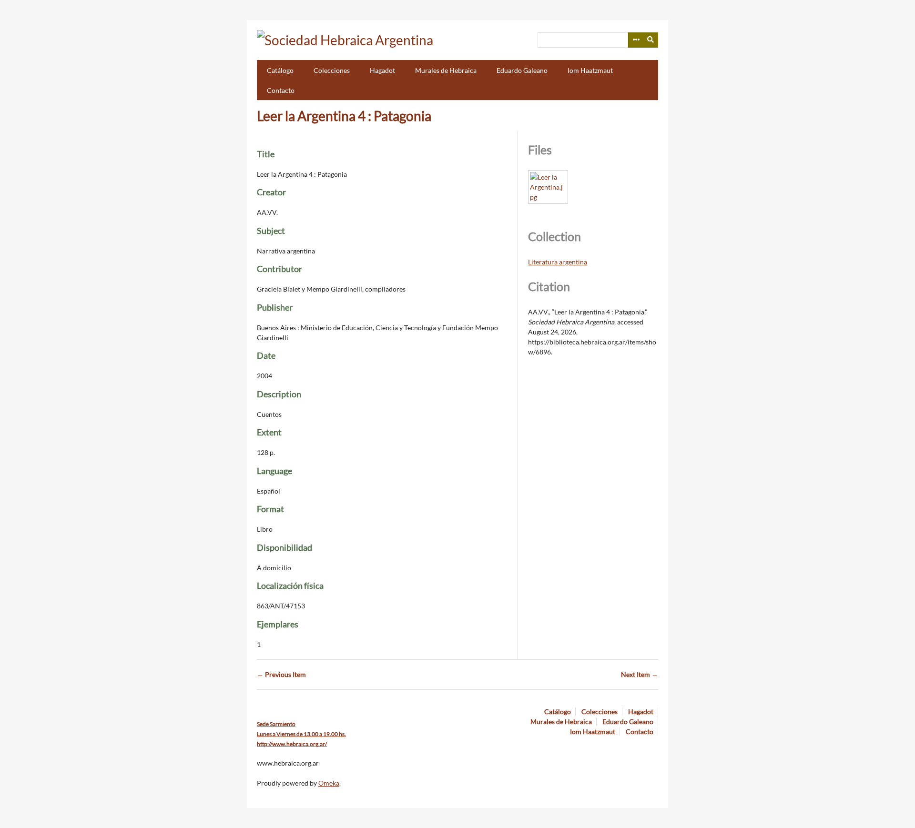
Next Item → (639, 674)
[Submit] (651, 40)
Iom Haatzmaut (590, 70)
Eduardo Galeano (522, 70)
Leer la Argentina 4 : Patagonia (344, 116)
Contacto (281, 90)
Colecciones (332, 70)
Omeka (328, 783)
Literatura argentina (557, 262)
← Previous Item (281, 674)
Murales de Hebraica (446, 70)
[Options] (635, 40)
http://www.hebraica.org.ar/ (292, 744)
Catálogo (280, 70)
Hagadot (382, 70)
